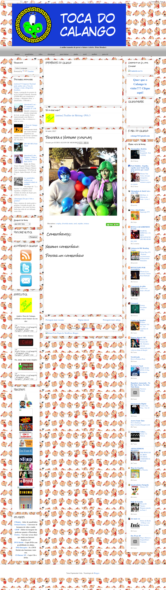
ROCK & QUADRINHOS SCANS (140, 228)
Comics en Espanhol (138, 320)
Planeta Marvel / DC (138, 337)
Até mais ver (135, 518)
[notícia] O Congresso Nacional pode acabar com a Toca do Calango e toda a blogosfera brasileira (25, 87)
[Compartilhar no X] (83, 143)
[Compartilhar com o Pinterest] (87, 143)
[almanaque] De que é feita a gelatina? (24, 199)
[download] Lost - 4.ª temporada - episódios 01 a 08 (30, 106)
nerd (85, 54)
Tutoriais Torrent (143, 390)
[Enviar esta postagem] (50, 226)
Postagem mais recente (55, 319)
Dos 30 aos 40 (136, 535)
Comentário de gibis (138, 286)
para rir (105, 54)
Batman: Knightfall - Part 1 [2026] (145, 153)
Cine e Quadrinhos (138, 210)
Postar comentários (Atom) (86, 328)
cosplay (58, 223)
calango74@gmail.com (140, 135)
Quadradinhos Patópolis (140, 485)
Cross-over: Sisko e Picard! (145, 289)
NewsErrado (135, 357)
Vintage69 (134, 303)
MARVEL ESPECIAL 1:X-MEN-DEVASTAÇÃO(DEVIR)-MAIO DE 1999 (141, 236)
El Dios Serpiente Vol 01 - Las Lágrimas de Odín (144, 326)
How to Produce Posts (138, 359)
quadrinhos (29, 54)
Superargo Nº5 (145, 212)
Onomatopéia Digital (138, 403)
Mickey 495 (144, 487)
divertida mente (67, 223)
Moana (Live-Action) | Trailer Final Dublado (145, 273)
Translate (30, 71)
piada (76, 54)
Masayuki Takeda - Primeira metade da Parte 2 (145, 507)
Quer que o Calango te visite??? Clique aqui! (140, 86)
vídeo (40, 54)
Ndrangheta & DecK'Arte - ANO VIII (141, 192)
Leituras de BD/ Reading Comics (140, 249)
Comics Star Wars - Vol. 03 (144, 407)
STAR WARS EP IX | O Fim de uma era (144, 370)
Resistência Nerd (137, 366)
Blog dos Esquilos (137, 468)
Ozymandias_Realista (139, 149)
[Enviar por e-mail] (78, 143)
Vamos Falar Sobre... (138, 431)
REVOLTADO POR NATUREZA (138, 268)
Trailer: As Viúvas (143, 435)
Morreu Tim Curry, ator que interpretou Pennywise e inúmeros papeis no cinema (141, 179)
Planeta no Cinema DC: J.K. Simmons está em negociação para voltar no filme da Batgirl (141, 344)
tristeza (86, 223)
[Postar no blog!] (80, 143)
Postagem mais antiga (111, 319)
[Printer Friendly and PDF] (113, 225)
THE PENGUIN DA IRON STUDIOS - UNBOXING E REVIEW (145, 456)
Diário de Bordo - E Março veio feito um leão (145, 523)
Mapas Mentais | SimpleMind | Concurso (145, 540)
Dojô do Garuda (137, 501)
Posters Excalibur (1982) (143, 307)
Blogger (96, 573)
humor (17, 54)
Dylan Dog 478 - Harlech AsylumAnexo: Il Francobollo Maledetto (145, 256)
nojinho (80, 223)
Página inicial (83, 319)
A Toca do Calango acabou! (30, 126)
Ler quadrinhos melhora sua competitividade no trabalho (30, 181)
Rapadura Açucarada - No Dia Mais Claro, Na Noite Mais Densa (140, 385)
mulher (94, 54)
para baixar (64, 54)
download (51, 54)
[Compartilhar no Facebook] (85, 143)
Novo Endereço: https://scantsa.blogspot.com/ (140, 424)
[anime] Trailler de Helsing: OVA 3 (73, 115)
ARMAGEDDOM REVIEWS (137, 449)
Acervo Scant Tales (137, 420)
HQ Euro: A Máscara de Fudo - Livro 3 (145, 197)
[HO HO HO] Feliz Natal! (30, 144)
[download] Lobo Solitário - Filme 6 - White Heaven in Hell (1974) (30, 158)
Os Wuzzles (144, 470)
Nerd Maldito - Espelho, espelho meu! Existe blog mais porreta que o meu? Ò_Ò (140, 169)
